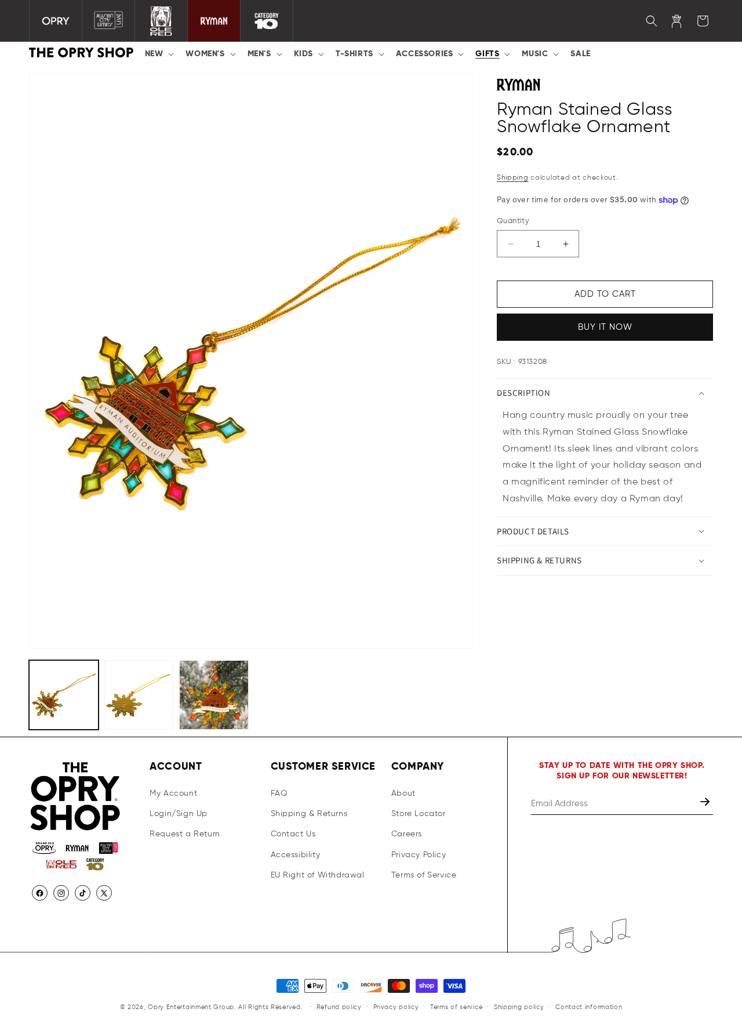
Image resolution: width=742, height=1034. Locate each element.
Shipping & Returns (309, 814)
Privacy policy (396, 1007)
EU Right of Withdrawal (318, 875)
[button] (158, 54)
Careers (406, 834)
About (403, 793)
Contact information (588, 1007)
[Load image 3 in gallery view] (214, 695)
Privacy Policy (418, 855)
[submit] (706, 803)
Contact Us (293, 834)
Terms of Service (424, 875)
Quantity (513, 221)
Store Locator (418, 814)
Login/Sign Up (179, 814)
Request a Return (185, 834)
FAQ (279, 793)
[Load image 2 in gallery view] (139, 695)
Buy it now (605, 327)
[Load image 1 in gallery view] (64, 695)
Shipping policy (519, 1007)
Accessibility (296, 855)
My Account (173, 793)
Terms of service (456, 1007)
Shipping (513, 177)
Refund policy (339, 1007)
